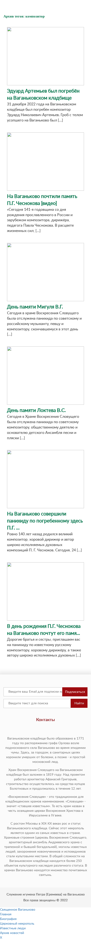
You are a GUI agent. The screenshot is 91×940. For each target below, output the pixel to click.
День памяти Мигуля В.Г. (35, 306)
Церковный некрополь (17, 923)
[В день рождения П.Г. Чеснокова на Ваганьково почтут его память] (45, 591)
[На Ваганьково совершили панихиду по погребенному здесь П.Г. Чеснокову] (45, 479)
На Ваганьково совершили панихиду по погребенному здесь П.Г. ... (45, 520)
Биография (8, 919)
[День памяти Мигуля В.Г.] (45, 272)
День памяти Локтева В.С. (36, 410)
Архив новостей (12, 933)
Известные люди (13, 928)
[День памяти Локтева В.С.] (45, 375)
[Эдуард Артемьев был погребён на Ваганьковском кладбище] (45, 56)
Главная (5, 914)
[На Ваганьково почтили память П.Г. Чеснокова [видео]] (45, 161)
